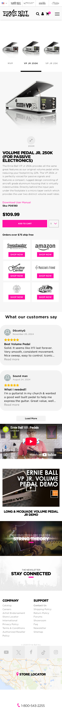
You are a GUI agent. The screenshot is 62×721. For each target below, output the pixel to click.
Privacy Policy (10, 624)
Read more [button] (11, 359)
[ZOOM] (31, 140)
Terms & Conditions (13, 628)
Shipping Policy (42, 609)
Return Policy (41, 613)
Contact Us (40, 605)
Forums (38, 616)
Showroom (40, 620)
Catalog (6, 605)
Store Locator (10, 616)
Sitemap (38, 632)
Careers (6, 609)
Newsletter (40, 628)
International (9, 620)
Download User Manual (16, 202)
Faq (36, 624)
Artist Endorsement (13, 613)
